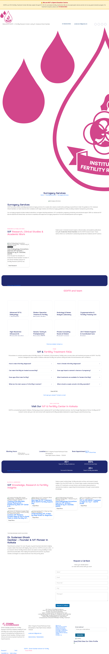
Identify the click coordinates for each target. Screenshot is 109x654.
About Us (58, 625)
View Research (12, 265)
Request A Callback (62, 605)
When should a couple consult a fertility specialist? (73, 384)
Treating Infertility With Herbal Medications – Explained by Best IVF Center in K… (18, 503)
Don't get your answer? (54, 395)
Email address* (79, 627)
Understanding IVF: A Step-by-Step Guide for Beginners (42, 514)
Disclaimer (73, 649)
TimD (15, 650)
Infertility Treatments (61, 630)
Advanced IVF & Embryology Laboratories (15, 315)
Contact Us (59, 635)
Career (57, 634)
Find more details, (54, 344)
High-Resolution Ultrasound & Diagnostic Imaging (17, 334)
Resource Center (60, 628)
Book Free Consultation (14, 285)
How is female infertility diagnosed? (69, 363)
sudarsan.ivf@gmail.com (80, 24)
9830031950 (31, 637)
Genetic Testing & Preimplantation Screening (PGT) (39, 334)
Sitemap (105, 649)
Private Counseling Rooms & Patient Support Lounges (63, 334)
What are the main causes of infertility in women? (25, 384)
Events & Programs (61, 629)
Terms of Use (98, 649)
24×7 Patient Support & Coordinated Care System (88, 334)
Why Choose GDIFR (61, 627)
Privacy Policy (65, 649)
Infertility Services (51, 195)
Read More (11, 508)
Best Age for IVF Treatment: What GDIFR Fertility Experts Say (42, 501)
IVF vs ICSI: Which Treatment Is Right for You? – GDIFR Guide (90, 501)
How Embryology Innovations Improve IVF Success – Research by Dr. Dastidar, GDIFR (66, 503)
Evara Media (28, 650)
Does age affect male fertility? (19, 377)
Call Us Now (13, 653)
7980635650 (40, 637)
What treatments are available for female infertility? (74, 377)
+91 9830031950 (62, 7)
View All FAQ (54, 391)
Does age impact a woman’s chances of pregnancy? (74, 370)
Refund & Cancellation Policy (85, 649)
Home (42, 195)
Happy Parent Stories (61, 632)
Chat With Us (5, 653)
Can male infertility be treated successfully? (23, 370)
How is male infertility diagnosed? (20, 363)
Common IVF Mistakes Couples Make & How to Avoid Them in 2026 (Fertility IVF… (18, 516)
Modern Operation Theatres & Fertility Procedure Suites (40, 315)
